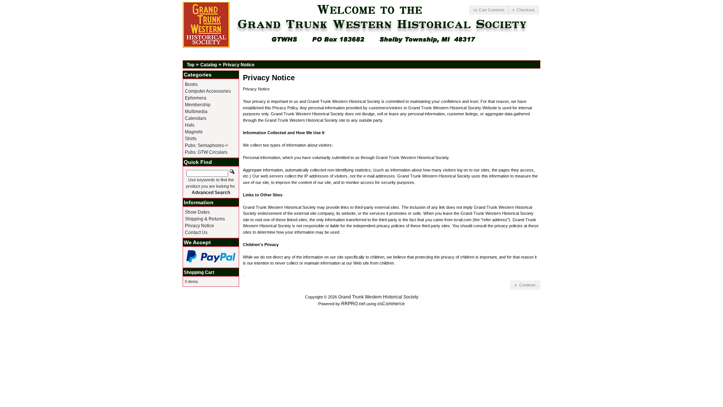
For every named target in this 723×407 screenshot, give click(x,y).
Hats (189, 125)
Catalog (208, 64)
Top (190, 64)
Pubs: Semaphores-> (206, 145)
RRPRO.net (353, 303)
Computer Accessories (208, 91)
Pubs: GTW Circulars (206, 152)
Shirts (191, 138)
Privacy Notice (239, 64)
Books (191, 84)
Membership (197, 104)
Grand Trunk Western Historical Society (378, 297)
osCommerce (391, 303)
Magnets (194, 132)
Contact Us (196, 232)
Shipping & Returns (205, 219)
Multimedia (196, 111)
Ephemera (195, 98)
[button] (489, 10)
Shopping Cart (199, 272)
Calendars (195, 118)
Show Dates (197, 212)
